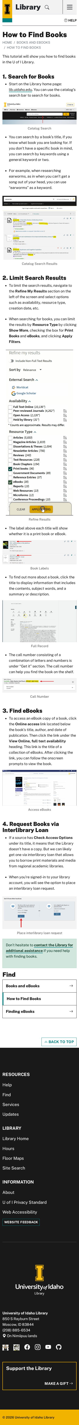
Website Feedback (21, 1222)
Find (6, 1094)
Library (28, 7)
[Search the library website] (47, 8)
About (8, 1192)
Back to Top (61, 1042)
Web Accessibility (19, 1212)
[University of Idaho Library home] (7, 9)
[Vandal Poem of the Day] (5, 1347)
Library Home (15, 1138)
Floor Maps (13, 1158)
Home (7, 42)
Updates (10, 1114)
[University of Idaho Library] (39, 1280)
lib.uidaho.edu (20, 89)
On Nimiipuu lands (21, 1336)
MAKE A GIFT (57, 1383)
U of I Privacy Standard (24, 1202)
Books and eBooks (33, 42)
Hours (8, 1148)
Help (72, 20)
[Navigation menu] (70, 7)
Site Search (13, 1168)
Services (10, 1104)
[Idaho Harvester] (16, 1347)
